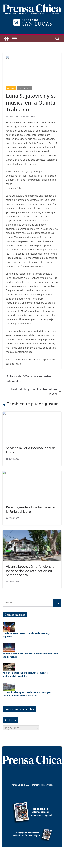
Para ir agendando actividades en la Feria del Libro (31, 509)
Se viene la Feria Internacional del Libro (31, 450)
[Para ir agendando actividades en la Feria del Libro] (32, 473)
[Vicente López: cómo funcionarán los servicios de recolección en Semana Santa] (32, 532)
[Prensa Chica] (7, 38)
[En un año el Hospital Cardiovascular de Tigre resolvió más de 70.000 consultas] (9, 687)
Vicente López (25, 88)
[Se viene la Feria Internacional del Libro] (32, 414)
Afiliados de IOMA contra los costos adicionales (29, 378)
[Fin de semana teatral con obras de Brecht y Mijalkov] (9, 627)
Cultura (10, 88)
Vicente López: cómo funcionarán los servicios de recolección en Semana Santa (31, 570)
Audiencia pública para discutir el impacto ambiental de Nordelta (25, 674)
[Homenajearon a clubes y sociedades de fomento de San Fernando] (9, 647)
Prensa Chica (29, 116)
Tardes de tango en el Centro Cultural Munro (34, 391)
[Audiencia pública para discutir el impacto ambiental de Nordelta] (9, 667)
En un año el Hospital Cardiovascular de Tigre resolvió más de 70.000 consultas (27, 694)
